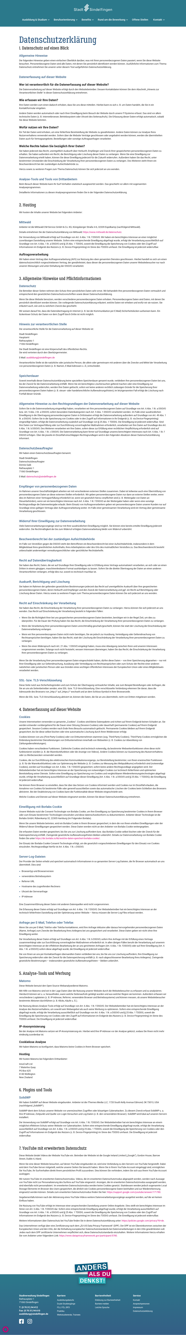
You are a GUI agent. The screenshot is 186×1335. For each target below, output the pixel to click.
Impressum (138, 1307)
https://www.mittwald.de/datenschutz (102, 232)
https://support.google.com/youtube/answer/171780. (134, 1192)
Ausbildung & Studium (34, 19)
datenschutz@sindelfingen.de (41, 476)
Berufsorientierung (64, 19)
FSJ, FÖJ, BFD (63, 1307)
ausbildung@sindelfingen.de (40, 357)
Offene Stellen (140, 19)
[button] (48, 19)
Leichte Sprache (102, 1307)
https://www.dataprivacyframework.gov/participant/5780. (88, 1235)
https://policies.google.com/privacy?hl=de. (143, 1220)
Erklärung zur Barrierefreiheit (107, 1300)
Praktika (60, 1311)
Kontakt (157, 19)
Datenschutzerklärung (143, 1311)
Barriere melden (102, 1304)
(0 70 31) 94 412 (30, 1307)
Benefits (86, 19)
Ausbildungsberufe (65, 1300)
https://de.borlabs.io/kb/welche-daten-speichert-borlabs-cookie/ (67, 838)
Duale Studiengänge (66, 1304)
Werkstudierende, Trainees (68, 1315)
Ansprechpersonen (141, 1304)
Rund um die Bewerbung (111, 19)
